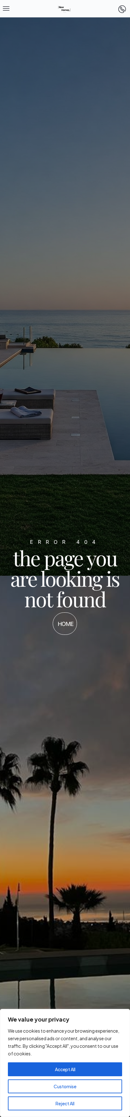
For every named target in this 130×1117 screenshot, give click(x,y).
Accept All (65, 1069)
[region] (65, 1063)
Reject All (65, 1103)
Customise (65, 1086)
